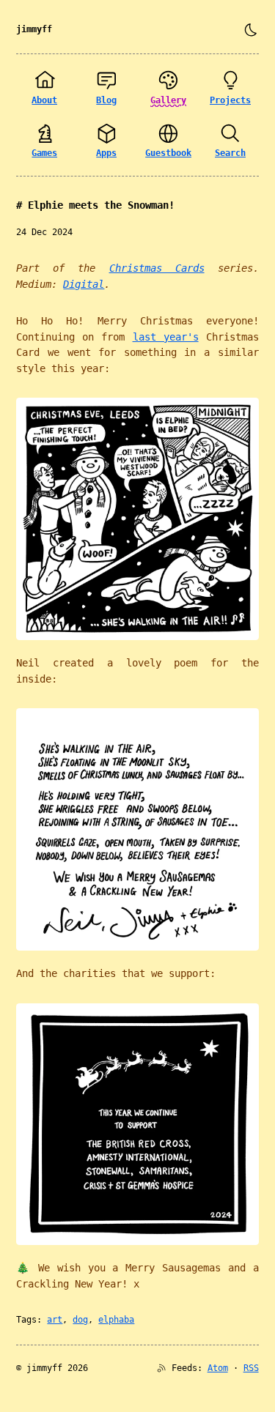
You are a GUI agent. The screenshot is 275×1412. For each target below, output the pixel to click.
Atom (218, 1368)
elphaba (116, 1320)
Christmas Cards (157, 268)
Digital (83, 284)
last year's (166, 337)
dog (80, 1320)
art (54, 1320)
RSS (251, 1368)
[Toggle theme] (251, 30)
